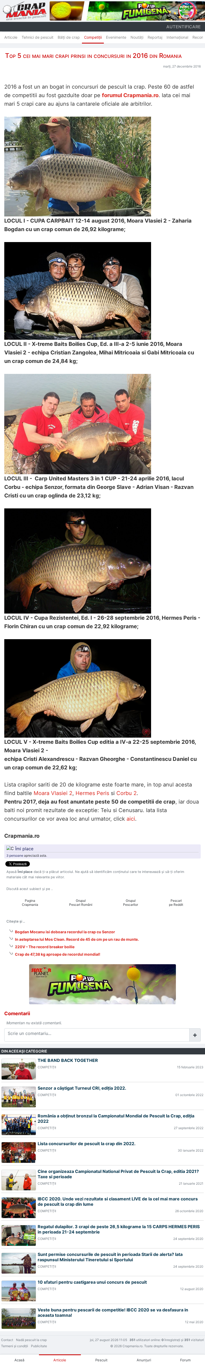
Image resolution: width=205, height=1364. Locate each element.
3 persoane (14, 855)
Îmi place (24, 848)
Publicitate (39, 1346)
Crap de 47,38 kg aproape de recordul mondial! (57, 954)
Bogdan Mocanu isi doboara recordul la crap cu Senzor (65, 932)
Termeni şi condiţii (14, 1346)
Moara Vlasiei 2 (53, 793)
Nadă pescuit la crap (31, 1340)
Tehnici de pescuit (37, 37)
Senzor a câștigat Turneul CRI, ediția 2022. (82, 1088)
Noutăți (137, 37)
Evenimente (116, 37)
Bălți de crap (69, 37)
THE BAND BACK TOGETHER (68, 1060)
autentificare (183, 26)
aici (131, 819)
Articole (10, 37)
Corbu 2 (126, 793)
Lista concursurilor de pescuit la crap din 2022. (87, 1143)
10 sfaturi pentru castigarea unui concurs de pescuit (92, 1282)
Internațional (177, 37)
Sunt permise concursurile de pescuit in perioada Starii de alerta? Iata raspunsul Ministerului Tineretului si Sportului (110, 1257)
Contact (7, 1340)
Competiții (93, 37)
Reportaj (155, 37)
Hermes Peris (92, 793)
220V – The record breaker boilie (44, 946)
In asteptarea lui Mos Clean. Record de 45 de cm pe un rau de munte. (77, 939)
